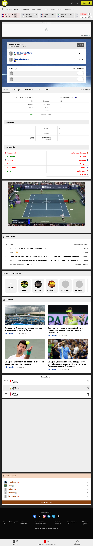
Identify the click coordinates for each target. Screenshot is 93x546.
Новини (9, 9)
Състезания (36, 9)
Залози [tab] (47, 90)
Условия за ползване (24, 523)
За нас (4, 523)
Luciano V (12, 496)
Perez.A (10, 160)
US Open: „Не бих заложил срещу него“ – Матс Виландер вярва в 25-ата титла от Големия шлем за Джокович (67, 364)
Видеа (46, 9)
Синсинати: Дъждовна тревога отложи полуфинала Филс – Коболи (23, 329)
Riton (11, 489)
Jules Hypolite (10, 333)
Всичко (86, 17)
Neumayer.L (11, 153)
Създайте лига (11, 288)
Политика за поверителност (40, 523)
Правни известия (58, 523)
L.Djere (83, 175)
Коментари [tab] (16, 90)
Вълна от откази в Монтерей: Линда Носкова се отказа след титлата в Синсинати (65, 330)
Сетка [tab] (39, 90)
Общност (77, 544)
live (84, 14)
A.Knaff (83, 156)
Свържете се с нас (72, 523)
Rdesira (12, 492)
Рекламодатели (14, 522)
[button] (77, 3)
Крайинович (81, 171)
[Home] (3, 9)
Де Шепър (11, 171)
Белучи (83, 164)
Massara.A (11, 156)
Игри (16, 9)
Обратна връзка (85, 523)
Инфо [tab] (6, 90)
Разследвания (56, 9)
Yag (10, 485)
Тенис (15, 544)
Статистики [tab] (28, 90)
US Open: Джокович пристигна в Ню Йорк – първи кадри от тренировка (25, 363)
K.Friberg (82, 160)
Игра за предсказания (47, 544)
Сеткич (83, 167)
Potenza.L (11, 164)
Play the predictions (46, 502)
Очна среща (69, 9)
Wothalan (12, 482)
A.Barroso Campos (78, 153)
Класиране (25, 9)
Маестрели (11, 167)
